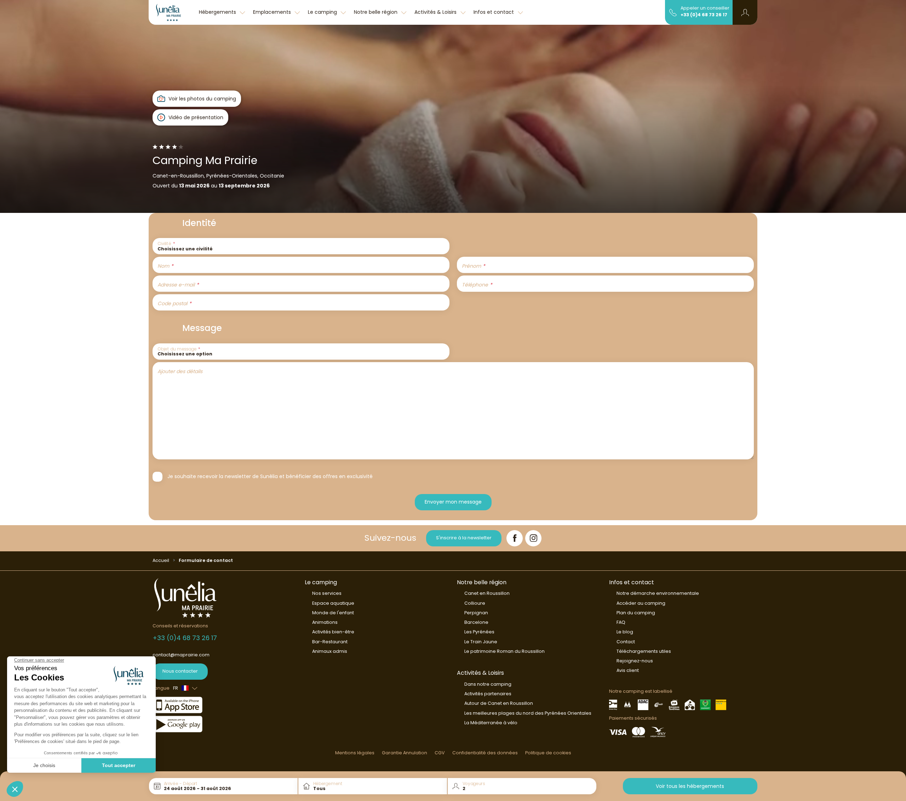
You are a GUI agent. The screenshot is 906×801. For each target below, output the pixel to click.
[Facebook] (514, 538)
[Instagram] (533, 538)
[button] (745, 12)
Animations (325, 622)
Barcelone (476, 622)
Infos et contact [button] (494, 12)
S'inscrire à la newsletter (464, 538)
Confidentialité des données (485, 753)
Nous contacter (180, 671)
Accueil (161, 560)
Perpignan (476, 613)
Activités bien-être (333, 632)
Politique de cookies (548, 753)
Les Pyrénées (479, 632)
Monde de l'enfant (333, 613)
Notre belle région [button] (376, 12)
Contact (626, 642)
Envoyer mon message (453, 501)
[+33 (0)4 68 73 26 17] (673, 12)
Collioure (474, 603)
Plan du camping (636, 613)
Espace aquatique (333, 603)
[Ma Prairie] (172, 12)
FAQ (621, 622)
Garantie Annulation (404, 753)
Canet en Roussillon (487, 593)
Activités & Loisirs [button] (436, 12)
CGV (440, 753)
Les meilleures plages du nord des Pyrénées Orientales (527, 713)
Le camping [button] (323, 12)
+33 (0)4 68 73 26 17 (704, 15)
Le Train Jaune (480, 642)
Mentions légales (354, 753)
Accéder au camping (641, 603)
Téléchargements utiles (644, 651)
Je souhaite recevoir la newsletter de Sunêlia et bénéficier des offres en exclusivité (270, 476)
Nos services (327, 593)
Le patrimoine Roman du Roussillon (504, 651)
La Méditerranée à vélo (490, 723)
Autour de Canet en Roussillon (498, 703)
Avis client (628, 670)
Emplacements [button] (272, 12)
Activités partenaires (487, 694)
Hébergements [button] (218, 12)
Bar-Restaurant (330, 642)
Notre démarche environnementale (658, 593)
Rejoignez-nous (635, 661)
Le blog (625, 632)
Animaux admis (329, 651)
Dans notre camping (487, 684)
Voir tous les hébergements (690, 786)
